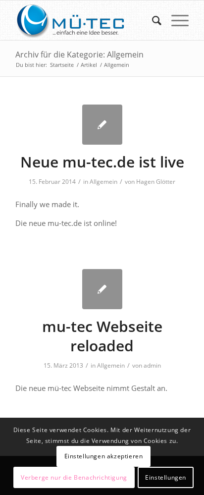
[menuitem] (151, 20)
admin (152, 365)
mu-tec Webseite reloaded (102, 336)
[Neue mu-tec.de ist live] (102, 125)
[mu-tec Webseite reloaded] (102, 289)
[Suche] (151, 20)
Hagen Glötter (155, 181)
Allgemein (103, 181)
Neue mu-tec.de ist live (102, 162)
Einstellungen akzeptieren (103, 456)
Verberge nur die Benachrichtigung (74, 477)
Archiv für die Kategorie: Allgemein (79, 54)
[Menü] (175, 20)
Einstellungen (165, 477)
